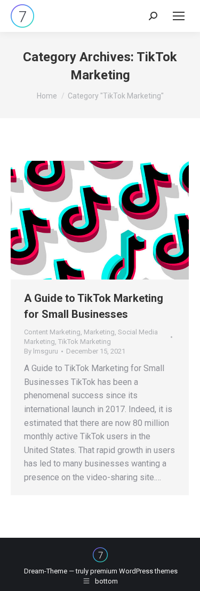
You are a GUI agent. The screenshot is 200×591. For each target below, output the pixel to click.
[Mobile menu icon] (178, 16)
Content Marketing (52, 332)
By (41, 351)
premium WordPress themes (134, 571)
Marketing (99, 332)
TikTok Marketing (84, 342)
